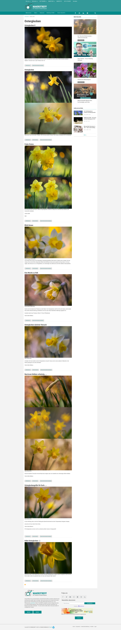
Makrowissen (28, 12)
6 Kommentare (35, 536)
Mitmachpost (81, 82)
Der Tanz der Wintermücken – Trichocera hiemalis (85, 36)
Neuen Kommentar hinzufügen (38, 65)
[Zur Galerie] (30, 6)
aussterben (33, 602)
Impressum (78, 626)
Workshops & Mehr (51, 12)
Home (74, 626)
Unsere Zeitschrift (61, 12)
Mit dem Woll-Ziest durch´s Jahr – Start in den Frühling (89, 127)
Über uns (27, 2)
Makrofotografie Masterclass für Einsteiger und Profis (85, 101)
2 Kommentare (35, 268)
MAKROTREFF (40, 6)
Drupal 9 (51, 627)
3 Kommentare (35, 220)
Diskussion (42, 12)
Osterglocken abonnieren (25, 584)
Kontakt (37, 612)
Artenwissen (81, 40)
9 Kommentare (35, 139)
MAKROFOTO (59, 1)
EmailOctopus (81, 606)
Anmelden (75, 1)
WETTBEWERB (41, 2)
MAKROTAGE (50, 2)
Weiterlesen (28, 65)
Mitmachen (34, 2)
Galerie (35, 12)
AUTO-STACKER (67, 1)
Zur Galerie (27, 16)
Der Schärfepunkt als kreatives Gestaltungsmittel (89, 112)
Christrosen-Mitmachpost (84, 79)
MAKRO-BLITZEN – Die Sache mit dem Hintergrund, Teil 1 (90, 118)
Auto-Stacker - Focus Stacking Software (85, 59)
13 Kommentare (35, 580)
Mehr (85, 135)
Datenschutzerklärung (85, 626)
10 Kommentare (35, 369)
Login (95, 626)
